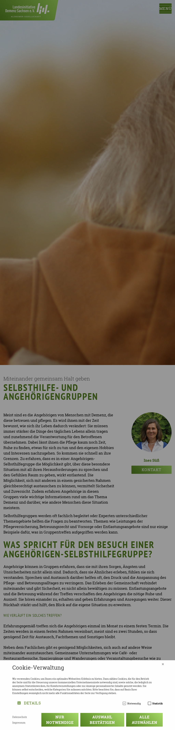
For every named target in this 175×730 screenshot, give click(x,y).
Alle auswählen (144, 719)
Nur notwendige (60, 719)
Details (32, 702)
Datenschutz (19, 717)
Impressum (18, 722)
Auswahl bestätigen (102, 719)
